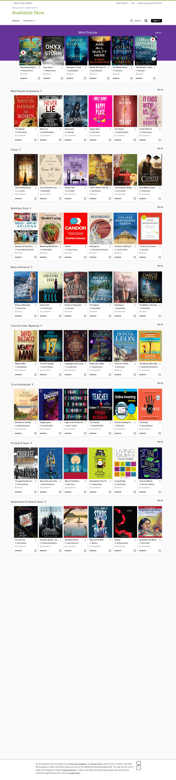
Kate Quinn (118, 70)
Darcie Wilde (145, 308)
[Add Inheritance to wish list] (134, 316)
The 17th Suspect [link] (47, 364)
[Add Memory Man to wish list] (35, 374)
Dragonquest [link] (45, 422)
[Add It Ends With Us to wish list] (159, 140)
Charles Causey (72, 249)
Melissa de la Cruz (48, 484)
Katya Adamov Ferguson (100, 249)
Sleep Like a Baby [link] (97, 364)
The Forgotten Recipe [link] (123, 188)
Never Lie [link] (44, 129)
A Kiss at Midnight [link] (22, 305)
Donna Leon (121, 367)
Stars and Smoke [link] (96, 540)
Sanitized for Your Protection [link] (99, 481)
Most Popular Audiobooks (25, 91)
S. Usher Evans (72, 367)
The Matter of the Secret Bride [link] (149, 305)
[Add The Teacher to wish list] (109, 433)
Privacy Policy (96, 764)
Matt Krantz (120, 426)
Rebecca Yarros (50, 70)
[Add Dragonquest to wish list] (60, 433)
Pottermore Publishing (49, 543)
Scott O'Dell (145, 543)
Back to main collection (23, 3)
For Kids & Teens (20, 443)
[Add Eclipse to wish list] (134, 550)
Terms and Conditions (78, 764)
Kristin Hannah (22, 132)
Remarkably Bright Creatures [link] (29, 67)
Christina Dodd (47, 308)
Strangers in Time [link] (74, 67)
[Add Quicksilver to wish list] (85, 140)
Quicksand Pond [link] (71, 540)
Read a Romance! (20, 267)
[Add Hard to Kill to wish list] (60, 316)
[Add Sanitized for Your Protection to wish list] (109, 492)
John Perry (144, 249)
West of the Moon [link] (72, 481)
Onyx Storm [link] (48, 67)
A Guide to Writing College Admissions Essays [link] (124, 246)
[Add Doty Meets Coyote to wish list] (159, 198)
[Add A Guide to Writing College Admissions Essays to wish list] (134, 257)
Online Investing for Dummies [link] (124, 422)
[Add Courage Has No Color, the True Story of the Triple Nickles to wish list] (35, 492)
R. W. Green (70, 191)
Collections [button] (28, 20)
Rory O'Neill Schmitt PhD (25, 249)
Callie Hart (70, 132)
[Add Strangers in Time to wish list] (85, 78)
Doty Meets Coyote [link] (147, 188)
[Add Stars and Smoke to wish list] (109, 550)
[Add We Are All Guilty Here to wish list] (108, 78)
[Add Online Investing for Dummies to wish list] (134, 433)
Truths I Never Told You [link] (99, 188)
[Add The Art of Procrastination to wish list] (159, 257)
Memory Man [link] (20, 364)
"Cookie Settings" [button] (69, 770)
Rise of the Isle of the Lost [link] (49, 481)
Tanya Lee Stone (22, 484)
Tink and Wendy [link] (146, 481)
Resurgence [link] (94, 246)
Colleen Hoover (146, 132)
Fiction (15, 149)
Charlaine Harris (97, 367)
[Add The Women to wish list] (35, 140)
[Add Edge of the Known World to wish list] (85, 433)
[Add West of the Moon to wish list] (85, 492)
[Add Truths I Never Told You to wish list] (109, 198)
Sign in (156, 20)
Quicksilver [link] (69, 129)
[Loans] (146, 21)
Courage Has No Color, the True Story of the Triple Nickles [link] (24, 481)
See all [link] (158, 33)
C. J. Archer (21, 191)
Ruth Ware (141, 70)
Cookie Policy (74, 773)
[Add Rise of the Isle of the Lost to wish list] (60, 492)
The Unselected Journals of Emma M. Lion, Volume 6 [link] (49, 188)
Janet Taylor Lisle (72, 543)
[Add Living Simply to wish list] (134, 492)
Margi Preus (71, 484)
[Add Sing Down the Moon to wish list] (159, 550)
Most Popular (88, 33)
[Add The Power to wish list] (159, 433)
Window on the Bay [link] (23, 422)
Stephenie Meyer (122, 543)
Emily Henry (96, 132)
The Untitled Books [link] (23, 188)
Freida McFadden (48, 132)
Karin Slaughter (97, 70)
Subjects (16, 20)
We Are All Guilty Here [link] (98, 67)
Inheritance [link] (119, 305)
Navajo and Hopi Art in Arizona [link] (24, 246)
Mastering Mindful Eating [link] (49, 246)
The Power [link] (143, 422)
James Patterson (47, 367)
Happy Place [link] (95, 129)
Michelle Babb (46, 249)
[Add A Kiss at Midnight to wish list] (35, 316)
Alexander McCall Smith (149, 367)
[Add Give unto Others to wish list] (134, 374)
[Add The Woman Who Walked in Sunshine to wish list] (159, 374)
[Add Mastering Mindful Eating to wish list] (60, 257)
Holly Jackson (21, 543)
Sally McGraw (121, 484)
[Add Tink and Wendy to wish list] (159, 492)
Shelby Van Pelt (27, 70)
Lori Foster (70, 308)
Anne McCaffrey (47, 426)
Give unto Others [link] (121, 364)
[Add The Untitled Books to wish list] (35, 198)
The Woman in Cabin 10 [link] (144, 67)
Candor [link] (68, 246)
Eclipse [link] (117, 540)
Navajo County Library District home (150, 3)
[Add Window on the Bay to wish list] (35, 433)
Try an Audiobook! (21, 384)
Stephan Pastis (97, 484)
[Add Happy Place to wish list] (109, 140)
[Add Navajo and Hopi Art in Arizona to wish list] (35, 257)
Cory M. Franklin (122, 249)
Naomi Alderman (147, 426)
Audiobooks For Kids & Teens (27, 501)
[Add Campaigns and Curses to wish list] (85, 374)
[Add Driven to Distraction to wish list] (85, 316)
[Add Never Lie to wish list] (60, 140)
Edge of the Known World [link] (74, 422)
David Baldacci (73, 70)
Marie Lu (95, 543)
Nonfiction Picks (20, 208)
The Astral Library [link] (120, 67)
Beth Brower (46, 191)
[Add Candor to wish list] (85, 257)
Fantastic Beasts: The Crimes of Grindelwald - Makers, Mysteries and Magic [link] (49, 540)
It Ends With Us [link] (145, 129)
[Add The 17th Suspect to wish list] (60, 374)
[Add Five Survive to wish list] (35, 550)
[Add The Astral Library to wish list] (131, 78)
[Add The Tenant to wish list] (134, 140)
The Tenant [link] (119, 129)
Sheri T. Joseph (72, 426)
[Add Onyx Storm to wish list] (61, 78)
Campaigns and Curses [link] (74, 364)
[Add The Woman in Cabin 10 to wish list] (154, 78)
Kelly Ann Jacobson (147, 484)
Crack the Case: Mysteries (25, 325)
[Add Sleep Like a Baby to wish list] (109, 374)
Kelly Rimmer (96, 191)
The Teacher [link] (94, 422)
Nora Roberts (96, 308)
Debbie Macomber (23, 426)
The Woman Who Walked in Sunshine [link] (149, 364)
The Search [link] (94, 305)
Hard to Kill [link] (44, 305)
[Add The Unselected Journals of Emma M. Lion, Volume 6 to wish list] (60, 198)
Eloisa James (21, 308)
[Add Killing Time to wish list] (85, 198)
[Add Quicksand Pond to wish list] (85, 550)
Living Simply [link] (120, 481)
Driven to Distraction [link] (73, 305)
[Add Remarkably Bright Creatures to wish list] (38, 78)
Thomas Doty (145, 191)
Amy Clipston (121, 191)
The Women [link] (20, 129)
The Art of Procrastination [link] (149, 246)
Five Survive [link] (20, 540)
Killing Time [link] (69, 188)
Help (133, 3)
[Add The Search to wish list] (109, 316)
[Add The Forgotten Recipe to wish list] (134, 198)
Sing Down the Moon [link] (148, 540)
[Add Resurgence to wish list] (109, 257)
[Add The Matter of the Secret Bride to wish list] (159, 316)
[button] (122, 3)
